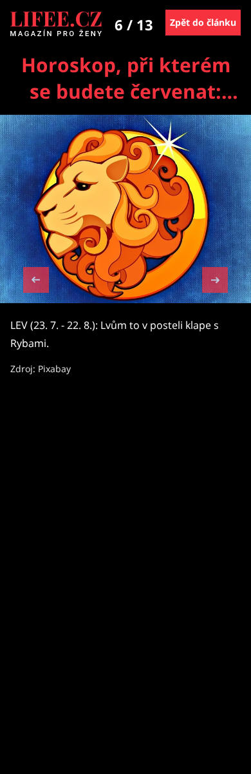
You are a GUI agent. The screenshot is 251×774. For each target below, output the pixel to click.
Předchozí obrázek (36, 281)
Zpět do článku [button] (203, 22)
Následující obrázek (215, 278)
